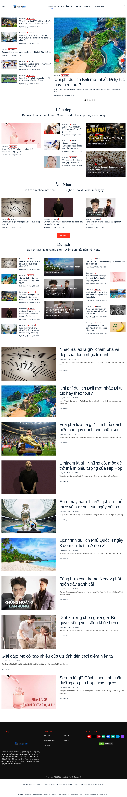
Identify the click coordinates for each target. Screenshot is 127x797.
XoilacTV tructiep (50, 784)
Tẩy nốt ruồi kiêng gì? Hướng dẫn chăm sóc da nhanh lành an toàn (72, 145)
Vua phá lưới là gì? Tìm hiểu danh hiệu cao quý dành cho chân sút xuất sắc (91, 429)
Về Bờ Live (27, 794)
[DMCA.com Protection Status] (106, 743)
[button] (85, 100)
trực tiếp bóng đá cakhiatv (65, 784)
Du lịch (61, 6)
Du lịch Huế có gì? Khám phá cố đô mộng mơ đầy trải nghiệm (96, 294)
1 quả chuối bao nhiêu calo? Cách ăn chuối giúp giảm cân (96, 327)
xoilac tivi (32, 784)
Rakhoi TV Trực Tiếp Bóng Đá (41, 794)
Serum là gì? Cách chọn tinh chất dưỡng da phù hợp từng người (96, 278)
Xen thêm (63, 235)
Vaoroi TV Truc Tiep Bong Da (60, 794)
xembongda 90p (99, 784)
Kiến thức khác (99, 6)
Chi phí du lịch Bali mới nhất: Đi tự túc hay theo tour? (29, 280)
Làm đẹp (87, 6)
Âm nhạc (69, 6)
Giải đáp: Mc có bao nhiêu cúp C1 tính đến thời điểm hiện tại (26, 52)
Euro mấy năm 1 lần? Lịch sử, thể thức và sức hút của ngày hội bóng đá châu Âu (35, 37)
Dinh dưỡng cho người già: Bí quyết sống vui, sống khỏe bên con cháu (92, 622)
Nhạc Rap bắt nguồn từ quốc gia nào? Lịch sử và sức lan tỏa (96, 311)
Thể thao (78, 6)
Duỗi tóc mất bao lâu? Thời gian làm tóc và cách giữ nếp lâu (72, 129)
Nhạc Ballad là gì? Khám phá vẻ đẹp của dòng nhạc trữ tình (29, 263)
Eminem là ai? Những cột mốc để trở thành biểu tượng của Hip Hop (29, 313)
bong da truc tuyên (76, 794)
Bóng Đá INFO (104, 794)
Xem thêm (63, 370)
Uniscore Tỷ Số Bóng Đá (91, 794)
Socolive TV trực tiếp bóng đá (84, 784)
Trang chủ (52, 6)
